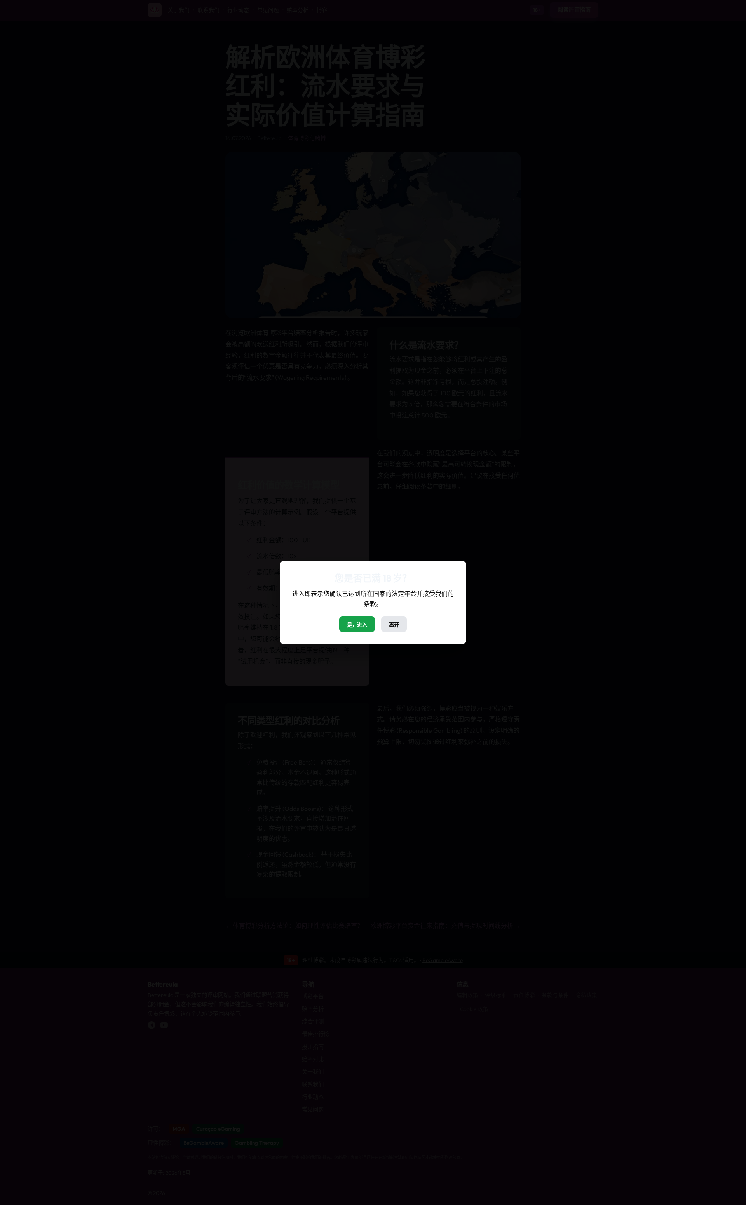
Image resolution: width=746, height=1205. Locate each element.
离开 (394, 625)
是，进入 (357, 625)
